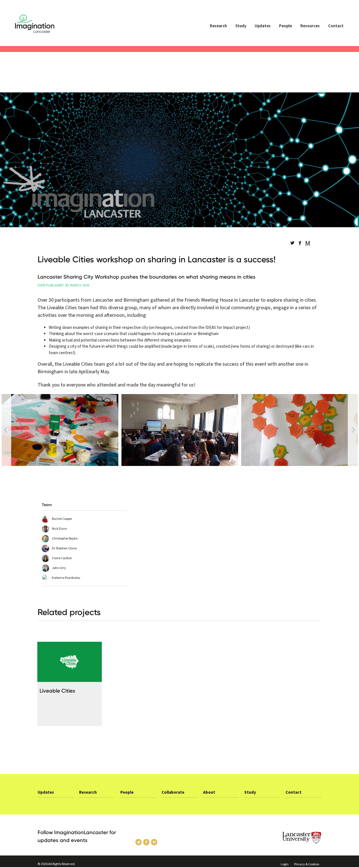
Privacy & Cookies (306, 864)
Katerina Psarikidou (66, 577)
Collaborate (173, 792)
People (285, 26)
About (209, 792)
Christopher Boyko (64, 538)
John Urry (59, 568)
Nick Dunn (59, 528)
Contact (336, 26)
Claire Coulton (62, 558)
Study (240, 26)
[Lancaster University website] (289, 838)
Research (218, 26)
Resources (310, 26)
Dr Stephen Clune (64, 548)
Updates (263, 26)
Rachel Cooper (62, 518)
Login (285, 864)
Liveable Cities (57, 691)
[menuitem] (218, 28)
